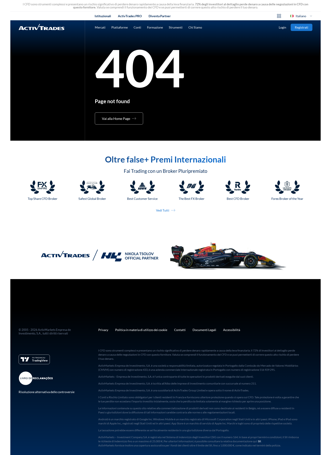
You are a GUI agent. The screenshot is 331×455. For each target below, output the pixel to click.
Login (282, 27)
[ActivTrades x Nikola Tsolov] (165, 255)
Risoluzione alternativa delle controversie (46, 392)
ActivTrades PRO (130, 16)
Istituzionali (103, 16)
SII (259, 441)
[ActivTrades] (41, 27)
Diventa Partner (160, 16)
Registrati (301, 27)
